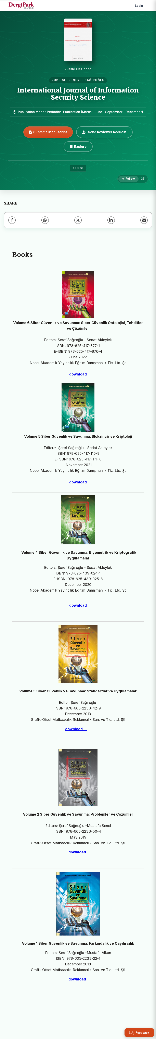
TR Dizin (78, 168)
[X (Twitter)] (78, 220)
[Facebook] (12, 220)
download (78, 374)
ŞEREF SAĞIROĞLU (89, 80)
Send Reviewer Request (107, 132)
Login (139, 5)
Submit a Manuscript (50, 132)
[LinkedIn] (111, 220)
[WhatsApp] (45, 220)
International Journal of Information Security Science (78, 93)
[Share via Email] (144, 220)
